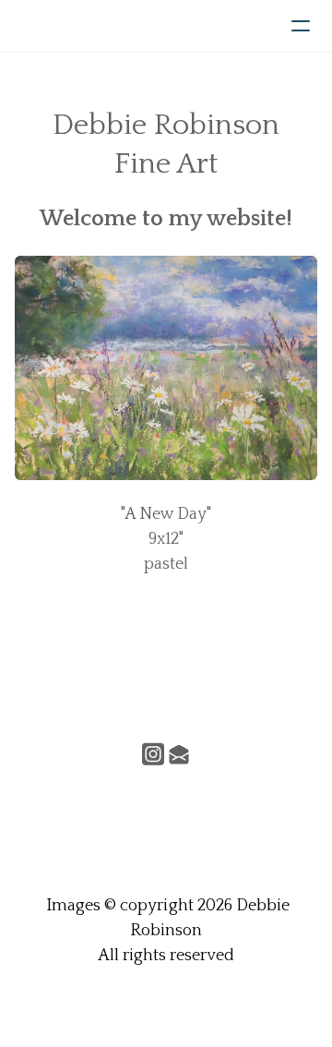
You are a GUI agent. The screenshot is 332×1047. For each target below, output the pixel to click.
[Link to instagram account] (153, 753)
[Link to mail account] (179, 753)
